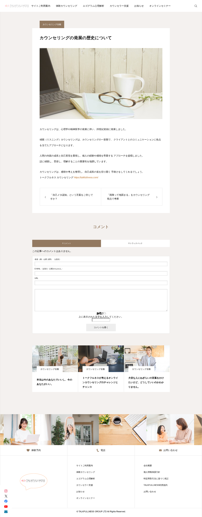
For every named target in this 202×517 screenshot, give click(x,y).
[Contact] (6, 511)
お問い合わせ (150, 492)
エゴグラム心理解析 (93, 6)
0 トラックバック (135, 243)
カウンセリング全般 (52, 24)
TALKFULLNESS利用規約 (156, 485)
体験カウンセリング (66, 6)
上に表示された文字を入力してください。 (101, 317)
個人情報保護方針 (152, 472)
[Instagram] (6, 490)
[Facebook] (6, 501)
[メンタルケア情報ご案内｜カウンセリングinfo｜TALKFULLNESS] (17, 6)
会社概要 (148, 465)
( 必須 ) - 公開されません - (49, 269)
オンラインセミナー (160, 6)
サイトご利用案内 (40, 6)
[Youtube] (6, 506)
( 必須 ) (47, 259)
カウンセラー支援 (119, 6)
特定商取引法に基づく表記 (156, 479)
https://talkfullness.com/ (86, 177)
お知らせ (139, 6)
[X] (6, 496)
